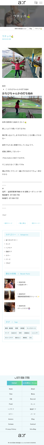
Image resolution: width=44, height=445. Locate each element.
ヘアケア (9, 248)
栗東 (16, 328)
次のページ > (36, 223)
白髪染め (26, 333)
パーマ (8, 259)
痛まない (18, 337)
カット (8, 244)
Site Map (33, 429)
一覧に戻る (22, 223)
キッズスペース (31, 328)
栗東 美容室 (9, 328)
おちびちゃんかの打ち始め (18, 89)
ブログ (4, 215)
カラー (8, 255)
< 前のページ (8, 223)
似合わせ (14, 333)
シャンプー (35, 333)
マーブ (7, 333)
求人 (30, 337)
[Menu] (40, 2)
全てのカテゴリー (12, 240)
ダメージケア (9, 337)
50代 (20, 333)
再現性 (25, 337)
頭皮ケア (9, 251)
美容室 (22, 328)
